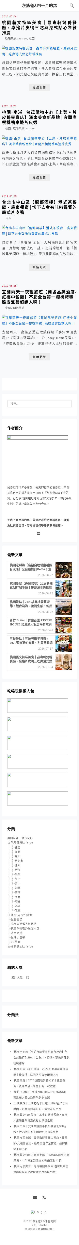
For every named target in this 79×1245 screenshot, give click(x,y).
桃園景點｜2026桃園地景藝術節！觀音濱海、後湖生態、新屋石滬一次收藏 (39, 1083)
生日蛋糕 (16, 919)
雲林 (17, 892)
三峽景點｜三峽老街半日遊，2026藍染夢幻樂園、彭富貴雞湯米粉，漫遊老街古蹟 (40, 1106)
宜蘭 (8, 307)
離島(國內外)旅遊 (22, 914)
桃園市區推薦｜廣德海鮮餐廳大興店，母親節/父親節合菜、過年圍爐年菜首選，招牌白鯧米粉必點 (40, 1143)
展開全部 (13, 838)
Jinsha (43, 1225)
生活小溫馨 (18, 937)
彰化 (17, 883)
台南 (17, 896)
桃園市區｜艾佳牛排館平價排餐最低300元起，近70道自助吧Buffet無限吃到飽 (40, 1129)
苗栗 (17, 874)
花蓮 (17, 910)
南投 (17, 901)
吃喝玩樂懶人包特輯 (23, 923)
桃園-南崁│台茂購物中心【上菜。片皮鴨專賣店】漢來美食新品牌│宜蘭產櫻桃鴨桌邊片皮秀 (39, 117)
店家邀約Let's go (22, 946)
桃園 (32, 38)
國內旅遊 (19, 307)
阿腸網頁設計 (46, 1228)
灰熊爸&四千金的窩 (39, 5)
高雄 (17, 905)
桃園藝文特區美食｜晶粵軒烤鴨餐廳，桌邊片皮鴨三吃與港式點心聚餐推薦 (39, 27)
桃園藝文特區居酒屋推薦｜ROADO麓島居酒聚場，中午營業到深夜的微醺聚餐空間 (41, 1157)
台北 (8, 218)
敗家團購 (16, 932)
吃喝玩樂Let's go (16, 38)
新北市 (19, 860)
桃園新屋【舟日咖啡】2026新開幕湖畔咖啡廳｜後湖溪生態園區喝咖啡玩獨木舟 (40, 1071)
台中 (17, 878)
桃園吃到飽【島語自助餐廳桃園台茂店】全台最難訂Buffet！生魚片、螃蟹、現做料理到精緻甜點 (41, 1057)
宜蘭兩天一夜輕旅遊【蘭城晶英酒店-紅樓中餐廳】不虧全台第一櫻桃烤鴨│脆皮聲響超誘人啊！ (39, 297)
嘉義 (17, 887)
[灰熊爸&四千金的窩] (39, 1212)
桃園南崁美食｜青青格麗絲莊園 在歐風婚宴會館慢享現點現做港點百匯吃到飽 (40, 1169)
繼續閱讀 (39, 87)
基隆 (17, 847)
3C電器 (15, 941)
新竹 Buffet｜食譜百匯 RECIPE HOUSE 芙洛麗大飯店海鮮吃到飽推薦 (39, 1094)
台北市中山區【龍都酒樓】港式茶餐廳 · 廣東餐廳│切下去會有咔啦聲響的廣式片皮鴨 (39, 207)
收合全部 (27, 838)
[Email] (39, 533)
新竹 (17, 869)
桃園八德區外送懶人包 (25, 928)
